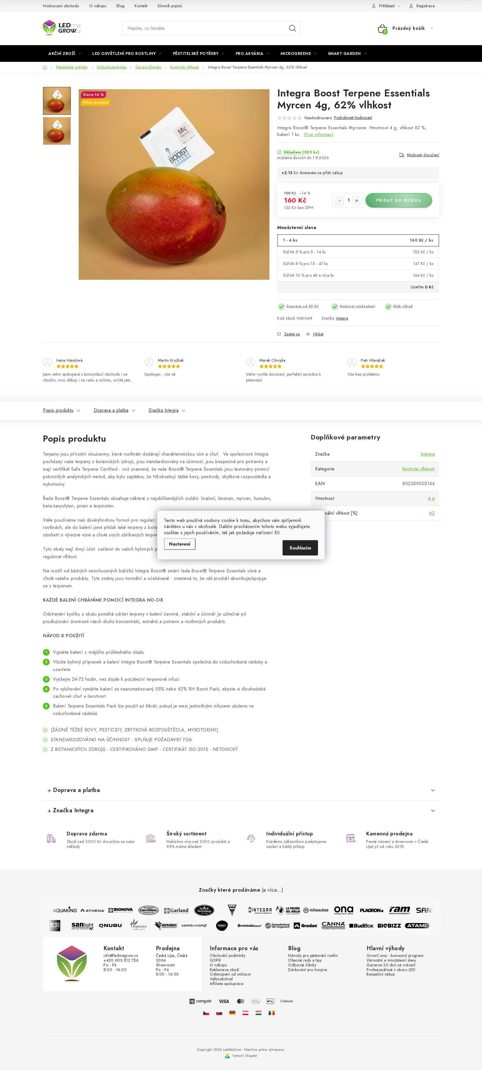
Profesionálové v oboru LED (391, 969)
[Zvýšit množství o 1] (357, 201)
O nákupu (97, 6)
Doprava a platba (111, 410)
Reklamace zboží (224, 969)
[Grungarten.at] (245, 1013)
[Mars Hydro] (199, 926)
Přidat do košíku (398, 200)
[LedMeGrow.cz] (206, 1013)
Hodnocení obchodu (61, 6)
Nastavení (180, 544)
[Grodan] (310, 926)
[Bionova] (116, 910)
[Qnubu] (115, 926)
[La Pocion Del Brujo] (283, 910)
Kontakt (141, 6)
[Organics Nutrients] (143, 926)
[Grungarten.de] (232, 1013)
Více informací (319, 134)
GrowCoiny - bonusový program (395, 955)
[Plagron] (367, 910)
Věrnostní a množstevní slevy (391, 960)
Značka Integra (164, 410)
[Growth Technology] (199, 910)
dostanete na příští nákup (321, 173)
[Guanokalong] (283, 926)
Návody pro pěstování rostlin (313, 955)
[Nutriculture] (171, 926)
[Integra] (255, 910)
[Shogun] (59, 926)
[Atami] (422, 926)
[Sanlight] (87, 926)
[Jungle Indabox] (227, 926)
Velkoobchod (221, 979)
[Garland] (171, 910)
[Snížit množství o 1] (339, 201)
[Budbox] (366, 926)
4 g (431, 498)
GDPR (215, 960)
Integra (342, 318)
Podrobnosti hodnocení (353, 117)
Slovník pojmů (170, 6)
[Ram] (395, 910)
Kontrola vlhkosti (418, 469)
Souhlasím (300, 548)
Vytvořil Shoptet (244, 1055)
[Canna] (338, 926)
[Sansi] (423, 910)
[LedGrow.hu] (259, 1013)
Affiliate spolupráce (226, 983)
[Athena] (88, 910)
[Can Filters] (144, 910)
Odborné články (302, 965)
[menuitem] (64, 53)
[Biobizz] (394, 926)
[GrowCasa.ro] (272, 1013)
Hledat (292, 28)
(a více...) (272, 890)
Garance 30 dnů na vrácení (391, 965)
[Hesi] (227, 910)
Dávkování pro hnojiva (307, 969)
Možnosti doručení (423, 155)
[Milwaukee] (311, 910)
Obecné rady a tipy (305, 960)
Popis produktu (58, 410)
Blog (121, 6)
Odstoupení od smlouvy (230, 974)
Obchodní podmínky (227, 955)
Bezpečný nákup (381, 974)
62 (432, 513)
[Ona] (339, 910)
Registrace (425, 6)
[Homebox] (255, 926)
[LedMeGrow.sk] (219, 1013)
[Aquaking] (60, 910)
